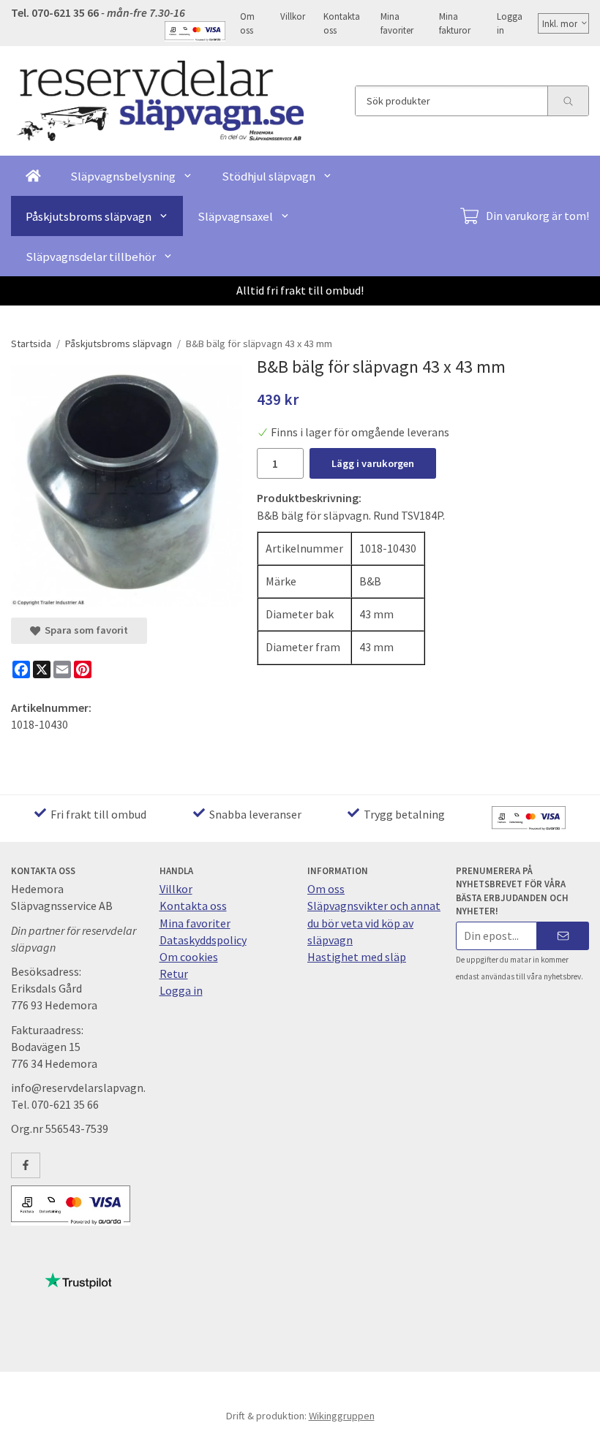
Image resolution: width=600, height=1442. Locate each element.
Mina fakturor (454, 23)
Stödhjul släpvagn (268, 176)
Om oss (247, 23)
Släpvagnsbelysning (123, 176)
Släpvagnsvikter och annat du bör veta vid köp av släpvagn (373, 922)
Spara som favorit (84, 630)
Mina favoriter (396, 23)
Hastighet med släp (356, 956)
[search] (567, 100)
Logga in (509, 23)
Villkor (292, 16)
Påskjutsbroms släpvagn (88, 216)
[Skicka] (563, 936)
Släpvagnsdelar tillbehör (91, 256)
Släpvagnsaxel (235, 216)
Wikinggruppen (342, 1415)
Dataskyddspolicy (203, 940)
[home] (33, 176)
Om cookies (189, 956)
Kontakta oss (341, 23)
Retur (174, 973)
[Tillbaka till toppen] (580, 1422)
